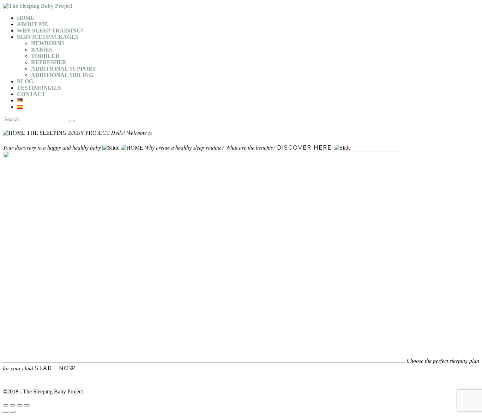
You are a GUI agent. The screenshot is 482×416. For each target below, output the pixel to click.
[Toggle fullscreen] (20, 405)
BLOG (25, 81)
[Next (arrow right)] (13, 412)
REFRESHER (48, 62)
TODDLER (45, 56)
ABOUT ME (32, 24)
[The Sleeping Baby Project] (37, 6)
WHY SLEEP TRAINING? (50, 31)
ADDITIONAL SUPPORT (63, 69)
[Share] (13, 405)
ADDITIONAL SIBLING (62, 75)
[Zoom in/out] (27, 405)
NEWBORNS (48, 43)
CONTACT (31, 94)
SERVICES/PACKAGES (47, 37)
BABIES (41, 50)
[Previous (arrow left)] (5, 412)
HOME (26, 18)
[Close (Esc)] (5, 405)
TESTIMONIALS (39, 88)
